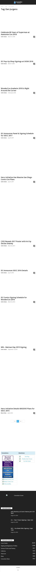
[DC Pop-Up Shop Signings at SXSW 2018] (18, 50)
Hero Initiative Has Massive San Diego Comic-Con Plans (16, 178)
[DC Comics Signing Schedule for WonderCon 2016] (18, 286)
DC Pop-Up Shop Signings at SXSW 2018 (17, 61)
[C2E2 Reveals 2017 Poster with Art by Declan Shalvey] (18, 213)
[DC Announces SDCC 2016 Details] (18, 259)
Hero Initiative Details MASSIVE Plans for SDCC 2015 (18, 409)
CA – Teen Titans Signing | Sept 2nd (22, 520)
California (3, 551)
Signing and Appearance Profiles (9, 545)
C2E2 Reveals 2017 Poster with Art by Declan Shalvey (16, 242)
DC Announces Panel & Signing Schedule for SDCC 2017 (17, 134)
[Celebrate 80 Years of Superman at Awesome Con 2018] (18, 21)
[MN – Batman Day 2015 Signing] (18, 326)
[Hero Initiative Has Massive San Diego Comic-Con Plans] (18, 159)
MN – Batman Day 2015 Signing (13, 347)
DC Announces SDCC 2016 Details (14, 270)
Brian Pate (3, 413)
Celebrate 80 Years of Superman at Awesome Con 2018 (15, 33)
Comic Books (4, 543)
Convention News (5, 559)
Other (2, 556)
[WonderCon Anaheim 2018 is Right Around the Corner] (18, 77)
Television (3, 553)
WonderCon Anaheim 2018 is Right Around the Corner (15, 89)
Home (2, 6)
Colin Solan (4, 36)
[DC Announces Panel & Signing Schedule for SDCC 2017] (18, 115)
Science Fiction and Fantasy (8, 548)
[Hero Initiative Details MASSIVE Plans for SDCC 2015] (18, 380)
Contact (18, 567)
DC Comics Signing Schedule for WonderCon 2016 (14, 298)
